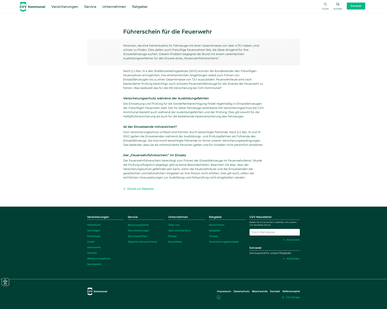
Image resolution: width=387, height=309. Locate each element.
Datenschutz (242, 291)
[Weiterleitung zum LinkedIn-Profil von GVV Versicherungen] (219, 297)
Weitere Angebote (98, 258)
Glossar (213, 236)
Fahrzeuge (94, 236)
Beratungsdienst (138, 225)
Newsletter (175, 241)
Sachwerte (94, 247)
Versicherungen (64, 7)
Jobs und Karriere (179, 230)
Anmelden (293, 239)
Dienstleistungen (138, 230)
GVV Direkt (293, 297)
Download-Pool (137, 236)
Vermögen (93, 230)
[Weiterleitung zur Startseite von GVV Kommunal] (32, 7)
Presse (172, 236)
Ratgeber (140, 7)
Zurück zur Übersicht (140, 188)
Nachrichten (216, 225)
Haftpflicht (94, 225)
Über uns (174, 225)
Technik (92, 253)
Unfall (91, 241)
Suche (325, 8)
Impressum (224, 291)
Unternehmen (114, 7)
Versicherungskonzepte (224, 241)
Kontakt (337, 8)
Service (90, 7)
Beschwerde (260, 291)
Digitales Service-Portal (142, 241)
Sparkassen (94, 264)
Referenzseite (291, 291)
